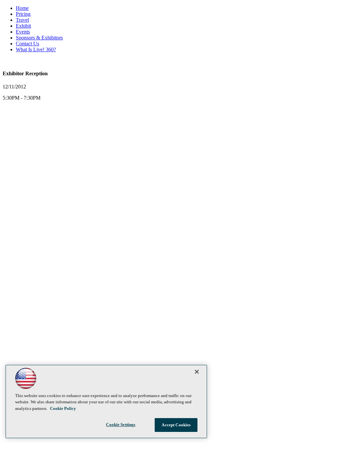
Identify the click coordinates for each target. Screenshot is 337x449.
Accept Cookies (176, 424)
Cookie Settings (120, 424)
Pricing (23, 14)
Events (23, 32)
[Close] (197, 372)
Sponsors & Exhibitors (39, 37)
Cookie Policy (63, 408)
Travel (22, 20)
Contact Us (27, 43)
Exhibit (23, 26)
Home (22, 8)
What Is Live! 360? (36, 49)
